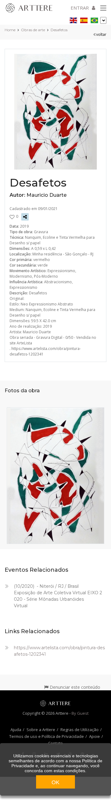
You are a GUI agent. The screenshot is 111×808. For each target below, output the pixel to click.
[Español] (83, 19)
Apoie (94, 736)
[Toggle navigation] (103, 8)
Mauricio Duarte (47, 195)
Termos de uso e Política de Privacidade (46, 736)
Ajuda (15, 729)
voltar (101, 34)
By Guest (80, 713)
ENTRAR (80, 8)
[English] (73, 19)
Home (10, 29)
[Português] (94, 19)
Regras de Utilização (79, 729)
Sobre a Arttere (41, 729)
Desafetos (59, 29)
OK (55, 782)
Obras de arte (33, 29)
